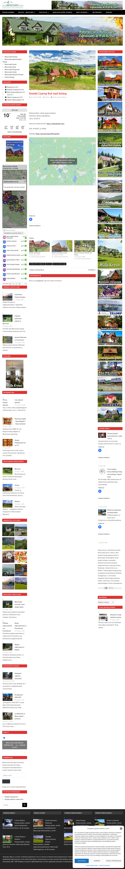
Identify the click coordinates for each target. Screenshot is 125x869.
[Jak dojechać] (24, 236)
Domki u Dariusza (11, 241)
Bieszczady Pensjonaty (12, 69)
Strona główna (8, 12)
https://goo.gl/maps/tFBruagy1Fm (47, 134)
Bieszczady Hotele (11, 72)
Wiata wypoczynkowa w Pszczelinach (20, 625)
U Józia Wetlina (10, 278)
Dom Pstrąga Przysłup (12, 264)
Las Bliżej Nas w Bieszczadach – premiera (20, 716)
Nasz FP (6, 732)
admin (47, 97)
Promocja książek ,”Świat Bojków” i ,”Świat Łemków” (20, 421)
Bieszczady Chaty (10, 67)
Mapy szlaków (81, 12)
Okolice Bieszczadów (14, 100)
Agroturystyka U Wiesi (12, 260)
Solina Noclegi (9, 77)
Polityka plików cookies (92, 865)
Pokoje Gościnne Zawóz (13, 255)
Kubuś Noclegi (80, 820)
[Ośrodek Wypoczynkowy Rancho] (21, 583)
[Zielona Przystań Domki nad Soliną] (84, 246)
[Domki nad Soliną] (39, 246)
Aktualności (97, 12)
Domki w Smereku (113, 820)
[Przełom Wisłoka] (8, 543)
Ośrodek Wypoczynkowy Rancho (50, 839)
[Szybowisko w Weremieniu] (8, 570)
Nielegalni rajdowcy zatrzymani (18, 675)
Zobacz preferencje (113, 861)
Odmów (97, 861)
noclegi (48, 264)
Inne (8, 95)
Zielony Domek (10, 246)
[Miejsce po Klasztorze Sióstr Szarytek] (8, 557)
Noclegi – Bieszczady (26, 12)
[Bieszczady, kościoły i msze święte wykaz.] (8, 530)
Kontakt (109, 12)
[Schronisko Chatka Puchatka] (8, 583)
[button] (121, 829)
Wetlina (17, 501)
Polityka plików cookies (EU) (14, 799)
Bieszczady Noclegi (11, 57)
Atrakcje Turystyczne (13, 90)
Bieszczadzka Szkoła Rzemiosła (12, 237)
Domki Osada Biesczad (13, 274)
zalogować (39, 281)
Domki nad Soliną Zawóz (59, 253)
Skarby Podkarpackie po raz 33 (20, 442)
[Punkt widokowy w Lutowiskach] (21, 530)
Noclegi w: (43, 12)
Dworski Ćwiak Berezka (13, 269)
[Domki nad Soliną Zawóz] (62, 246)
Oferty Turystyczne (13, 97)
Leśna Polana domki (12, 250)
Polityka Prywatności (104, 865)
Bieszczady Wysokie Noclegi (14, 74)
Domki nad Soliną (34, 253)
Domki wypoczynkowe (59, 97)
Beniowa (17, 469)
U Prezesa (91, 270)
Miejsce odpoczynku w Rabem (19, 647)
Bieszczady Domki (11, 64)
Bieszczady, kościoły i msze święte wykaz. (20, 604)
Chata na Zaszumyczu (37, 270)
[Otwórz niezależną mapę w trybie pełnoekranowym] (25, 236)
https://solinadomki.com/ (55, 124)
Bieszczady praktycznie (14, 92)
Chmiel (17, 485)
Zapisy (6, 781)
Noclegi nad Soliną (59, 264)
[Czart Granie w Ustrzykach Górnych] (21, 557)
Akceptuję (81, 861)
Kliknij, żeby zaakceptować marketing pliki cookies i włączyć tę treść (62, 161)
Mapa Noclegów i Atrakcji (62, 12)
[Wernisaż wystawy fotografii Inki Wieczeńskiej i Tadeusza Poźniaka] (21, 570)
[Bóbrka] (21, 543)
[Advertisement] (64, 104)
